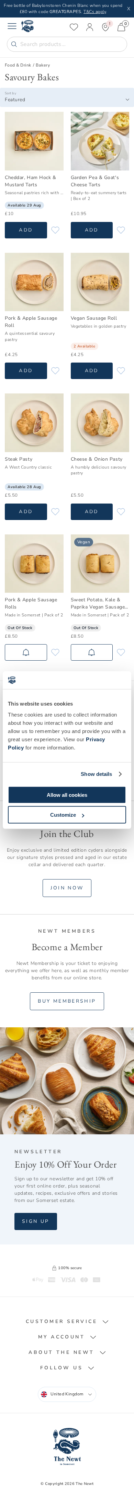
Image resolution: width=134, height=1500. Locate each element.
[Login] (90, 27)
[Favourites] (74, 27)
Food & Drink (18, 65)
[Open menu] (12, 27)
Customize (63, 815)
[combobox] (67, 99)
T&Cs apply (94, 11)
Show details (96, 774)
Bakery (43, 65)
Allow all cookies (67, 795)
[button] (67, 1322)
